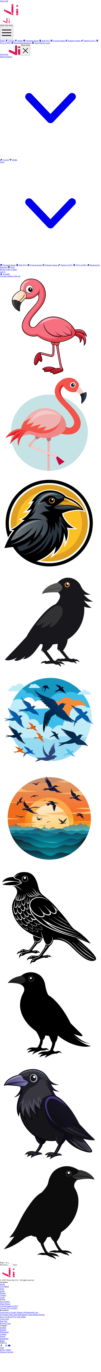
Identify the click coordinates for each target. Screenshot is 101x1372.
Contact (14, 269)
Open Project (5, 1304)
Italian (2, 1341)
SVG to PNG (81, 265)
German (3, 1334)
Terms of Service (6, 1352)
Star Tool (3, 1321)
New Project (5, 1302)
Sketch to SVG (66, 265)
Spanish (3, 1330)
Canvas (5, 160)
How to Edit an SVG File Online (13, 1317)
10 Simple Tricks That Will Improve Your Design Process (22, 1315)
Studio (14, 160)
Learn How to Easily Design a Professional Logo (19, 1312)
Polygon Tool (5, 1323)
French (2, 1336)
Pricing (42, 43)
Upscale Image (36, 265)
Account (5, 274)
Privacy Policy (5, 1350)
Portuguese (4, 1332)
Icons (12, 267)
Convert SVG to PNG (8, 1308)
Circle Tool (4, 1319)
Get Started (4, 1286)
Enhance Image (51, 265)
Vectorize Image (9, 265)
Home (2, 41)
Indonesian (4, 1339)
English (3, 1328)
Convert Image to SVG (9, 1306)
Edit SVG (22, 265)
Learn (47, 43)
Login (2, 1297)
